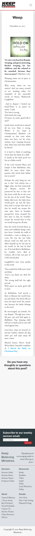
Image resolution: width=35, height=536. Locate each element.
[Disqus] (17, 397)
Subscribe (28, 443)
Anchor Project (7, 511)
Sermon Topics (7, 478)
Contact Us (5, 508)
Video (21, 478)
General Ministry (8, 497)
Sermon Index (7, 472)
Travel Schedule (7, 505)
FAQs (21, 483)
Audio (21, 480)
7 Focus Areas (7, 500)
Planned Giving (25, 503)
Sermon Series (7, 475)
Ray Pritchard (7, 503)
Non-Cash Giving (26, 500)
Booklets (22, 475)
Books (21, 472)
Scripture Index (7, 480)
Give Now (23, 497)
